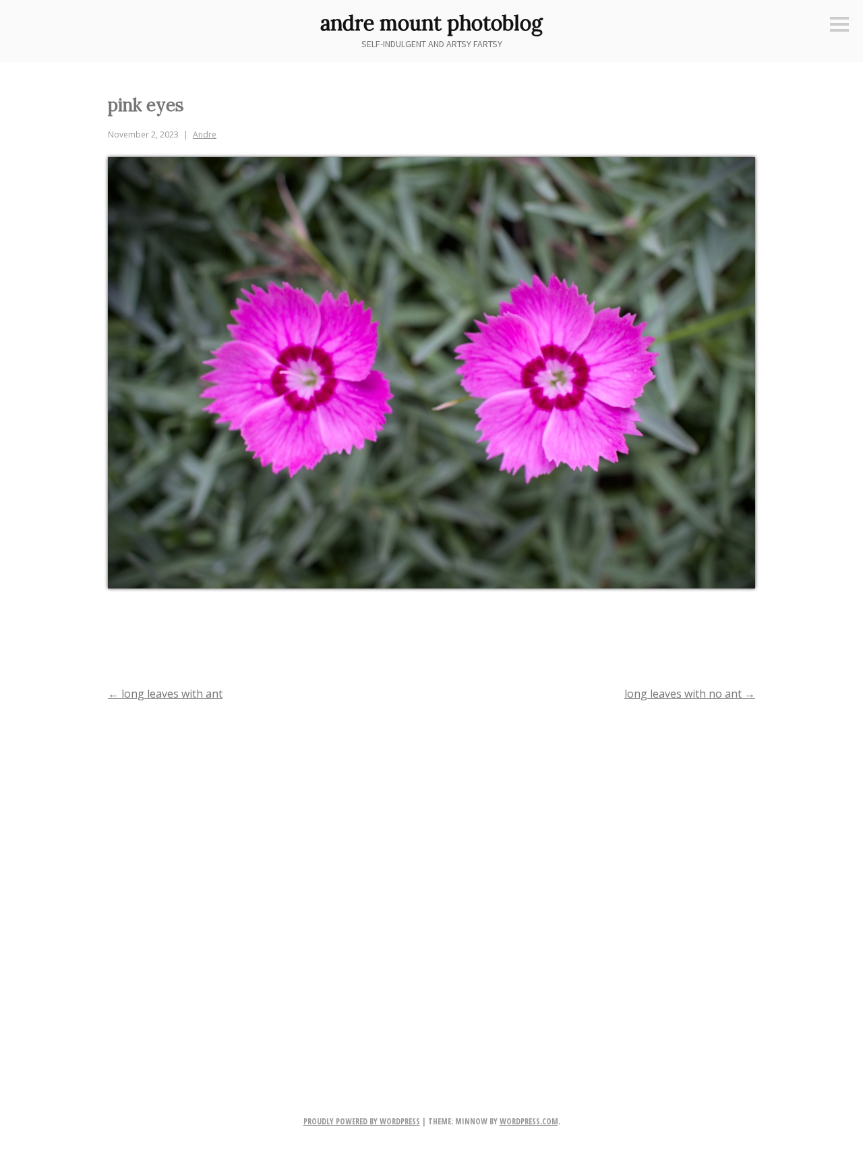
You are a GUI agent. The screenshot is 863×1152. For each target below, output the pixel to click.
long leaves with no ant (689, 693)
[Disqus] (431, 886)
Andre (204, 134)
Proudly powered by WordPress (361, 1121)
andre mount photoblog (431, 23)
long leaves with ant (165, 693)
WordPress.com (529, 1121)
